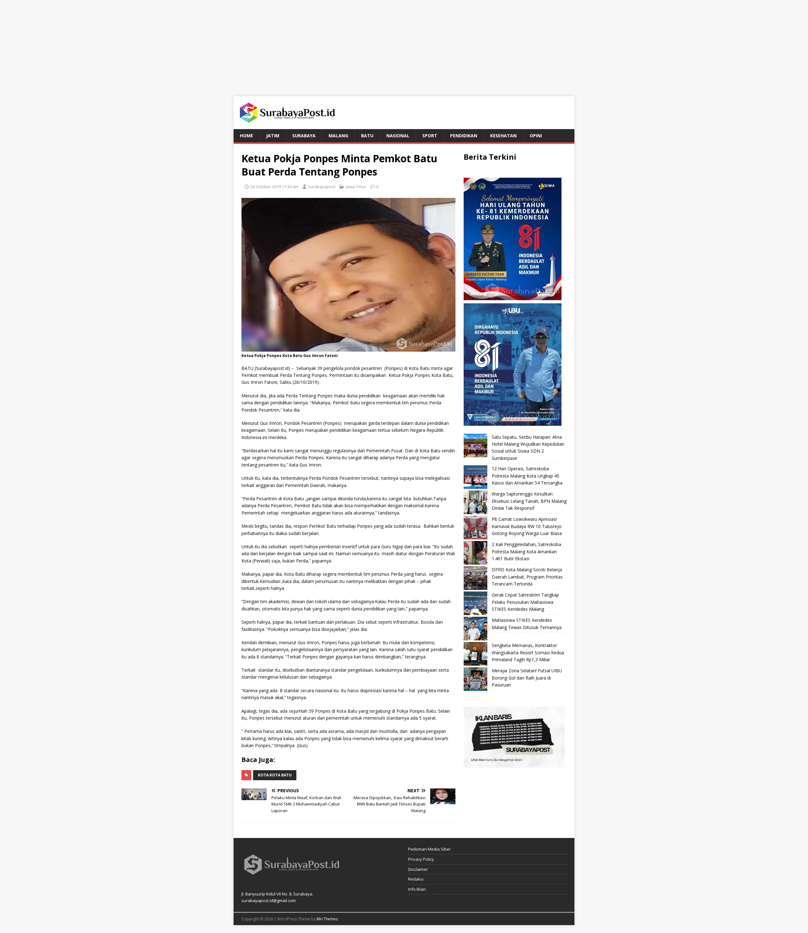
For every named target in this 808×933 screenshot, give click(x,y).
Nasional (397, 136)
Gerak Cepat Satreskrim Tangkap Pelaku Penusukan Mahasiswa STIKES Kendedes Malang (525, 602)
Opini (536, 136)
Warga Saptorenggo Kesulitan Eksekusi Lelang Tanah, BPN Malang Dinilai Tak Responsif (529, 501)
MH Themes (327, 919)
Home (246, 136)
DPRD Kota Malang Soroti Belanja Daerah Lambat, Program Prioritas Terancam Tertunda (527, 577)
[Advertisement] (404, 44)
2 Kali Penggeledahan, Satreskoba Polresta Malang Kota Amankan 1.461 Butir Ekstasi (526, 551)
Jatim (272, 136)
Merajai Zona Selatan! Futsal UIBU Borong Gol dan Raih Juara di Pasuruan (527, 678)
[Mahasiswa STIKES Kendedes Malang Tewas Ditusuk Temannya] (475, 628)
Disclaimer (418, 869)
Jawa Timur (356, 186)
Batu (367, 136)
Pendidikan (463, 136)
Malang (338, 136)
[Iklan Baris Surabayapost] (514, 764)
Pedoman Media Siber (429, 849)
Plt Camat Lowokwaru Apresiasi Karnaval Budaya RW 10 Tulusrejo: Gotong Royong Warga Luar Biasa (527, 526)
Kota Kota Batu (275, 775)
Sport (429, 136)
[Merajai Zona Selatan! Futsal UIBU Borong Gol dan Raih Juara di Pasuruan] (475, 679)
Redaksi (416, 879)
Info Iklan (417, 889)
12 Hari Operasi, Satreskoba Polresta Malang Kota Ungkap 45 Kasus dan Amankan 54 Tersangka (527, 476)
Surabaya (304, 136)
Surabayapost (321, 186)
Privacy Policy (421, 859)
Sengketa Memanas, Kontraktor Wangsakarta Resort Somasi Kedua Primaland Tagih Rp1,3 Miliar (528, 652)
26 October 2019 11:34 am (274, 186)
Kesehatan (503, 136)
